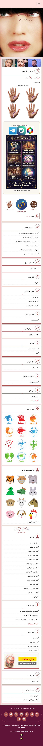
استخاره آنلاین (34, 268)
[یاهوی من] (37, 714)
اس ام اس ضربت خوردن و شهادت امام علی (26, 241)
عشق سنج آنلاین (33, 382)
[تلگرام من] (32, 714)
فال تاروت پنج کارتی (32, 567)
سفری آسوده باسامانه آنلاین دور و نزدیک (27, 619)
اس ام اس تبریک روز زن (31, 245)
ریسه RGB (35, 396)
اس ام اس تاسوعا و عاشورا (31, 254)
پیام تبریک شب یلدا (33, 650)
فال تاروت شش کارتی (32, 571)
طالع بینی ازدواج (33, 334)
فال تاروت (35, 596)
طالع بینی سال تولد (33, 521)
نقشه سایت (13, 731)
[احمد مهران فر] (34, 63)
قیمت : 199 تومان (21, 530)
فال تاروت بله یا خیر (32, 592)
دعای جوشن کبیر (33, 348)
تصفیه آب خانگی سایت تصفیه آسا (29, 611)
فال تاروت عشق (33, 584)
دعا (37, 353)
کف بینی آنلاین (25, 14)
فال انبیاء (35, 282)
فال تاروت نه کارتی (33, 576)
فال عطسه (35, 681)
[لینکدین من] (19, 719)
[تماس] (16, 714)
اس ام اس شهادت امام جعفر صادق (29, 249)
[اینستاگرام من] (22, 714)
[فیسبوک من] (27, 714)
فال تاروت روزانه (33, 542)
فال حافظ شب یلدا (33, 646)
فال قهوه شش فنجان (32, 305)
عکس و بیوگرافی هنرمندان (31, 699)
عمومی (28, 216)
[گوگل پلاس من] (6, 714)
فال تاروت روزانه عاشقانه (31, 588)
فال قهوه (35, 297)
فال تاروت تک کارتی (32, 555)
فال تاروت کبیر (34, 547)
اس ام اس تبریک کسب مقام (30, 237)
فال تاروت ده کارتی (33, 580)
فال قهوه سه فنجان (33, 301)
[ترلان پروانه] (21, 63)
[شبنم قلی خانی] (8, 63)
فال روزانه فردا (34, 695)
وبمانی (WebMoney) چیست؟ (30, 615)
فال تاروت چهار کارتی (32, 563)
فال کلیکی (35, 367)
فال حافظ (35, 638)
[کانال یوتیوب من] (24, 719)
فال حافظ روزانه (34, 642)
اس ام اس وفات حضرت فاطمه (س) (28, 233)
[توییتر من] (11, 714)
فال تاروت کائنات (33, 551)
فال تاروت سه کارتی (32, 559)
